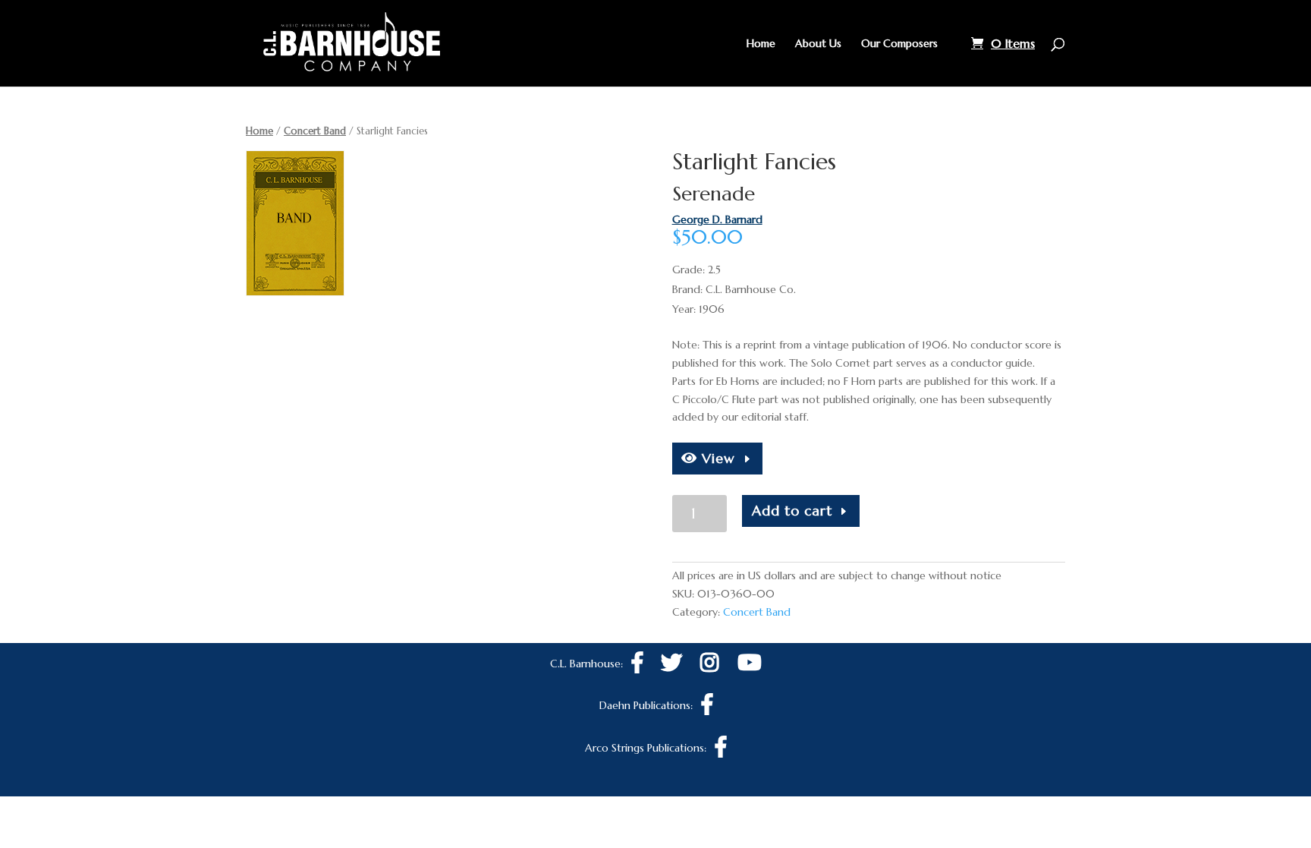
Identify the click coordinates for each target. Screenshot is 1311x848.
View (716, 458)
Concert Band (315, 131)
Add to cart (792, 510)
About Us (818, 44)
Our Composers (899, 44)
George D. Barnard (717, 219)
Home (761, 44)
